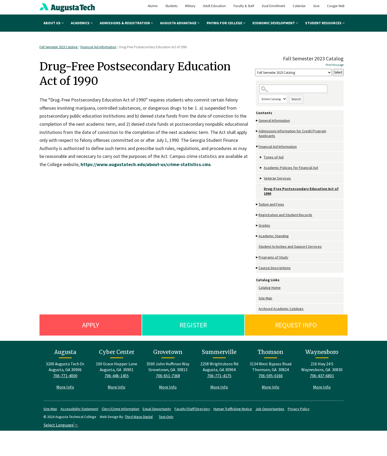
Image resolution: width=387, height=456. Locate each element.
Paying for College (225, 23)
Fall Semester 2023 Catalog (58, 47)
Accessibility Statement (79, 408)
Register (193, 325)
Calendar (299, 6)
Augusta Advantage (178, 23)
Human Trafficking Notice (233, 408)
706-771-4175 (219, 375)
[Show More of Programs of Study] (257, 257)
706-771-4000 (65, 375)
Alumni (153, 6)
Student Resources (323, 23)
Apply (90, 325)
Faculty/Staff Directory (192, 408)
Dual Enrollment (273, 6)
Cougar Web (336, 6)
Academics (80, 23)
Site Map (265, 298)
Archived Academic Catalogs (281, 308)
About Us (52, 23)
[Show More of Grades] (257, 225)
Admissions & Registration (125, 23)
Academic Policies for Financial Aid (291, 167)
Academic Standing (274, 236)
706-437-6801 (322, 375)
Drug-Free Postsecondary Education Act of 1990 (301, 191)
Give (316, 6)
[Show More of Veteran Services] (261, 178)
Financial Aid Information (98, 47)
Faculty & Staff (244, 6)
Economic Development (274, 23)
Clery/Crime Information (120, 408)
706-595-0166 (271, 375)
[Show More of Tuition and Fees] (257, 204)
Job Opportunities (269, 408)
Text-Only (166, 416)
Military (190, 6)
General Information (274, 120)
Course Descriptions (275, 267)
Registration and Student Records (285, 214)
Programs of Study (273, 257)
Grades (264, 225)
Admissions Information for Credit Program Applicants (292, 133)
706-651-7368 (168, 375)
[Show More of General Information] (257, 120)
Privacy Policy (299, 408)
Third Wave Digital (139, 416)
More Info (65, 387)
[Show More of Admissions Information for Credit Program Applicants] (257, 131)
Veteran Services (277, 178)
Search (296, 99)
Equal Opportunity (157, 408)
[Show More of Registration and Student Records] (257, 215)
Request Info (296, 325)
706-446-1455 (117, 375)
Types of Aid (274, 157)
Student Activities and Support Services (290, 246)
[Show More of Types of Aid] (261, 157)
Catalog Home (270, 287)
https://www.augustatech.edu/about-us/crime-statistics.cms (146, 164)
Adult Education (214, 6)
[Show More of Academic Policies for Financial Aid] (261, 168)
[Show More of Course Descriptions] (257, 268)
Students (171, 6)
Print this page (335, 65)
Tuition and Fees (271, 204)
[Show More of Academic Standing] (257, 236)
